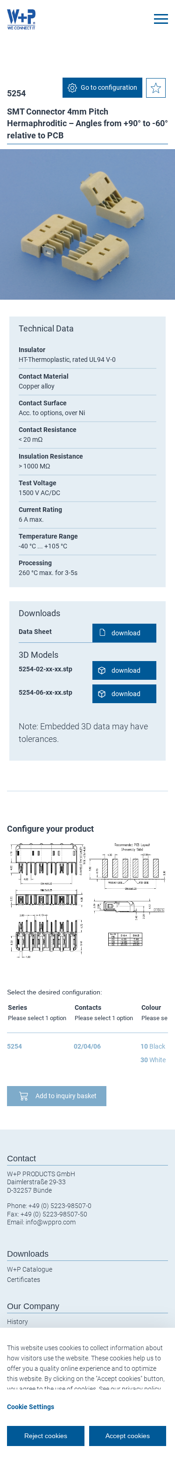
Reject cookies (45, 1435)
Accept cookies (127, 1435)
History (17, 1321)
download (126, 633)
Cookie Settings (30, 1407)
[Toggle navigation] (161, 19)
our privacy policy (136, 1389)
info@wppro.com (51, 1222)
